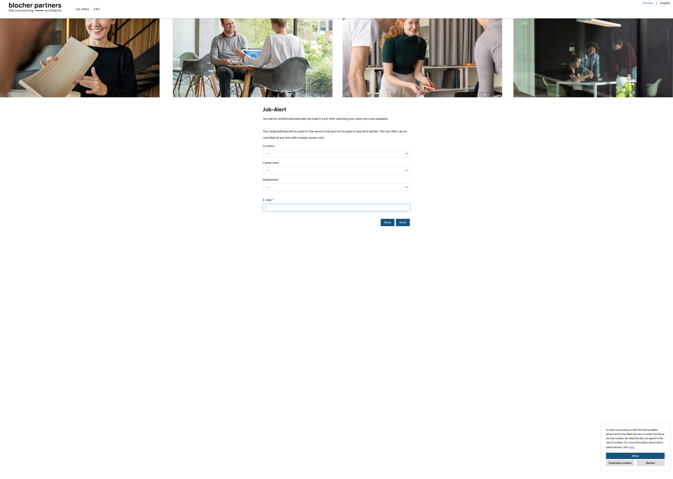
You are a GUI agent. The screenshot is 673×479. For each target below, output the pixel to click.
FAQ (97, 9)
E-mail (268, 200)
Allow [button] (635, 455)
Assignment (270, 179)
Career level (270, 162)
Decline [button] (650, 462)
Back (387, 222)
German (648, 3)
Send (402, 222)
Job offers (82, 9)
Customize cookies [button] (620, 462)
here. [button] (632, 447)
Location (268, 146)
